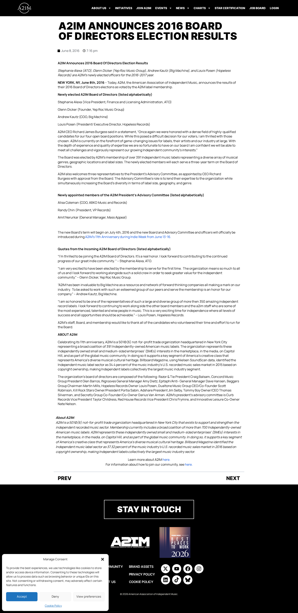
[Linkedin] (165, 579)
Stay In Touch (149, 509)
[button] (103, 559)
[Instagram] (199, 568)
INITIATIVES (123, 8)
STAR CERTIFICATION (230, 8)
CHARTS (200, 8)
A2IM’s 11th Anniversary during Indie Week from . (128, 237)
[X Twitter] (165, 568)
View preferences (88, 596)
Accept (22, 596)
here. (166, 459)
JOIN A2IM (143, 8)
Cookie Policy (53, 606)
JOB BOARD (257, 8)
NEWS (180, 8)
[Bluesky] (187, 579)
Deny (55, 596)
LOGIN (274, 8)
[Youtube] (176, 568)
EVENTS (161, 8)
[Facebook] (187, 568)
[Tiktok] (176, 579)
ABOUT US (98, 8)
